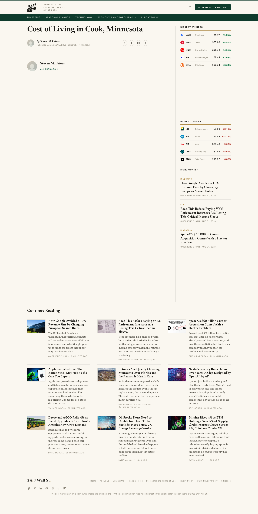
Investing (34, 17)
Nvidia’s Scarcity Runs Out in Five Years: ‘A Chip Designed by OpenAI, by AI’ (210, 373)
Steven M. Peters (49, 41)
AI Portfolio (149, 17)
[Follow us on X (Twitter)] (34, 488)
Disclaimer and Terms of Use (161, 481)
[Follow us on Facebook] (28, 488)
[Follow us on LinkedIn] (40, 488)
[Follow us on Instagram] (52, 488)
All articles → (49, 69)
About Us (104, 481)
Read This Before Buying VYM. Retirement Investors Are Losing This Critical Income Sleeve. (203, 213)
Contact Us (118, 481)
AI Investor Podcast (215, 7)
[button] (190, 7)
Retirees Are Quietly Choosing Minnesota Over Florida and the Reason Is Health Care (139, 373)
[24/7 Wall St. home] (31, 7)
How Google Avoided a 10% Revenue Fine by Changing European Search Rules (199, 187)
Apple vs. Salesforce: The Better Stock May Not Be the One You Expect (67, 373)
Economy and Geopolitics (116, 17)
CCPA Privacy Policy (207, 481)
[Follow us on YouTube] (46, 488)
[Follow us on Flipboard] (64, 488)
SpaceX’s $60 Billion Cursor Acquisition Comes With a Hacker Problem (203, 238)
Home (93, 481)
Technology (84, 17)
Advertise (226, 481)
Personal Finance (58, 17)
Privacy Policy (186, 481)
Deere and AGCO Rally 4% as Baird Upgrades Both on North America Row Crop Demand (69, 421)
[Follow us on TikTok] (58, 488)
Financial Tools (135, 481)
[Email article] (138, 43)
